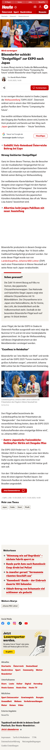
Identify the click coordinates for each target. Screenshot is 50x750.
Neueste (42, 12)
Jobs (30, 2)
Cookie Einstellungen (9, 745)
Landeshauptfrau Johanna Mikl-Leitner (20, 261)
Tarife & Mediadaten (21, 737)
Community (28, 670)
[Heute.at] (7, 7)
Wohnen (17, 701)
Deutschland (31, 666)
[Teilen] (4, 87)
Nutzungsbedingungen (31, 741)
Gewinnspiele (27, 697)
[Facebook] (2, 623)
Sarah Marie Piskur (18, 77)
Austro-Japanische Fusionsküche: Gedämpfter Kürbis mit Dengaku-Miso (24, 441)
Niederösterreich (23, 16)
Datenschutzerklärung (10, 741)
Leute (11, 684)
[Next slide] (47, 382)
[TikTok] (20, 623)
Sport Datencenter (10, 697)
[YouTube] (26, 623)
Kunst (20, 507)
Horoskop (37, 684)
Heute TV (33, 687)
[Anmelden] (40, 6)
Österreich (7, 12)
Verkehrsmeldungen (33, 701)
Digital (28, 684)
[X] (8, 623)
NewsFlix (42, 2)
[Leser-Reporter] (35, 6)
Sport (16, 12)
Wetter (39, 670)
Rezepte (40, 697)
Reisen (12, 705)
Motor (4, 705)
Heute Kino (21, 687)
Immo (20, 2)
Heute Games (7, 687)
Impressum (5, 737)
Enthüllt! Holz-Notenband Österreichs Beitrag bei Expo (25, 147)
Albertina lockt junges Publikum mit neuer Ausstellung (24, 209)
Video (20, 705)
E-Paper (8, 2)
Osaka (12, 507)
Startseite (4, 16)
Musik (27, 507)
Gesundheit (6, 701)
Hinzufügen (40, 136)
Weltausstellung (12, 100)
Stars (3, 684)
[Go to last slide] (2, 382)
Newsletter (6, 674)
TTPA (34, 737)
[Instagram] (14, 623)
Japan (4, 126)
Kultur (19, 684)
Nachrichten (7, 670)
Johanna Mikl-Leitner (10, 606)
